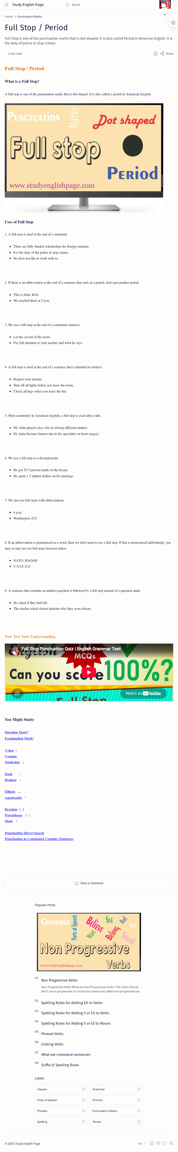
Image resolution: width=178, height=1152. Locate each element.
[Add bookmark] (155, 53)
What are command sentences (65, 1054)
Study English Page (28, 4)
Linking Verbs (52, 1044)
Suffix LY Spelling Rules (60, 1065)
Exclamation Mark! (19, 738)
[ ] (14, 809)
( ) (17, 815)
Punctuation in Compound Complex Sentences (39, 838)
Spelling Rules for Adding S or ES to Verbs (75, 1013)
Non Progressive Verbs (59, 980)
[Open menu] (6, 4)
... (13, 791)
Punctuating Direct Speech (24, 832)
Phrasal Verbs (52, 1034)
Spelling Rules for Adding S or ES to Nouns (76, 1023)
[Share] (166, 53)
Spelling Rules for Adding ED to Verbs (71, 1003)
